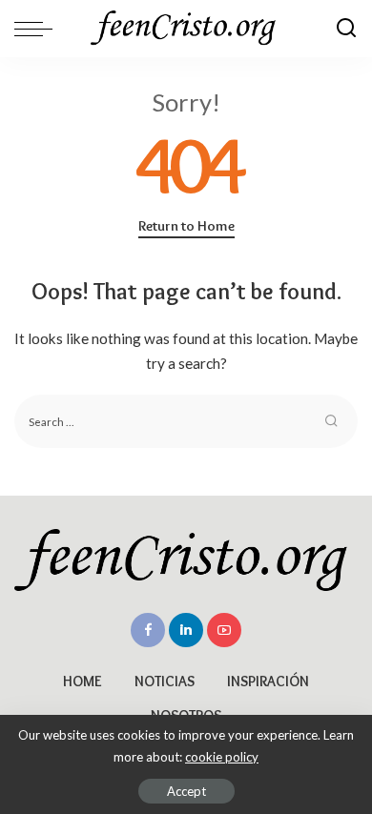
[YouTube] (224, 630)
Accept (186, 791)
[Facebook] (148, 630)
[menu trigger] (38, 28)
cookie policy (221, 756)
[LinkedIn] (186, 630)
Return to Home (186, 225)
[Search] (346, 28)
